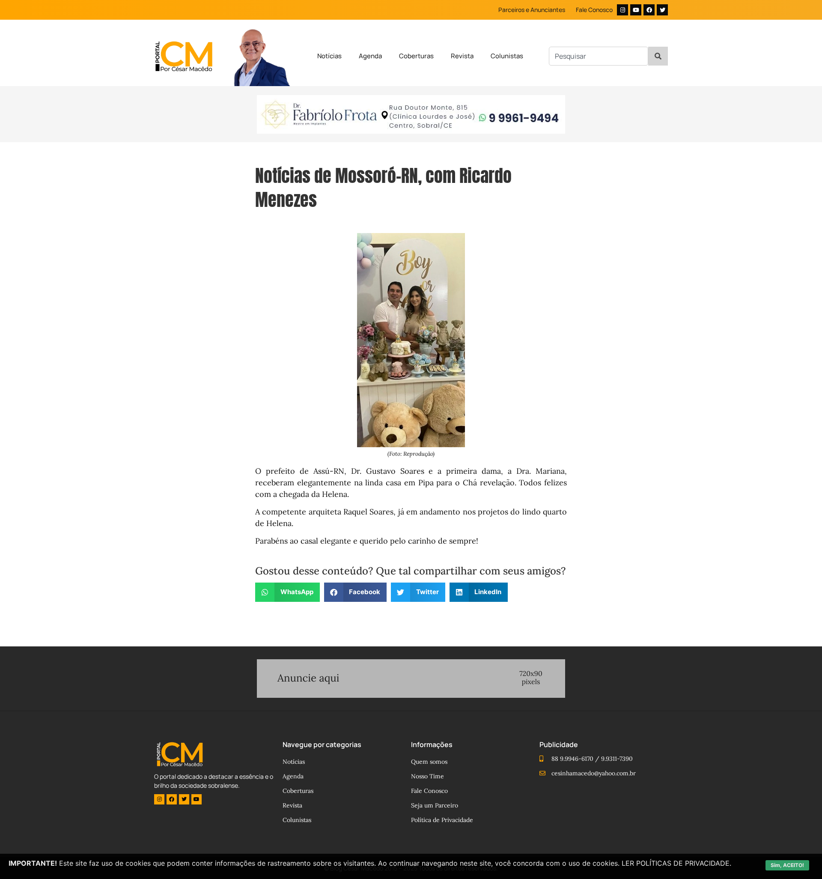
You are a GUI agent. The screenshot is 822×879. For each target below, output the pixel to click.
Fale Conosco (594, 10)
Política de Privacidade (442, 820)
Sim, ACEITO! (787, 865)
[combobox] (598, 56)
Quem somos (429, 761)
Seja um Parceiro (434, 805)
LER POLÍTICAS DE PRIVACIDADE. (676, 863)
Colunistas (507, 55)
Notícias (329, 55)
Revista (462, 55)
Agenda (370, 55)
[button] (287, 592)
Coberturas (416, 55)
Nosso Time (427, 776)
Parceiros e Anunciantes (531, 10)
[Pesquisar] (658, 56)
